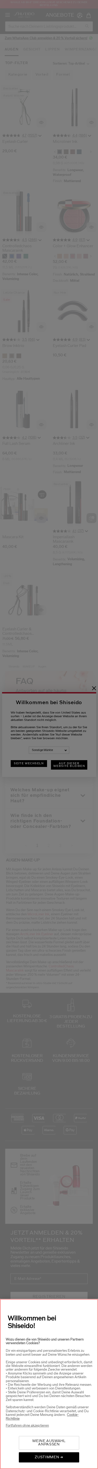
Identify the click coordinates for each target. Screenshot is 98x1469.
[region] (49, 1384)
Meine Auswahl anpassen (48, 1442)
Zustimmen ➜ (49, 1457)
